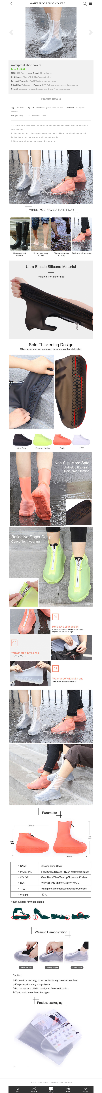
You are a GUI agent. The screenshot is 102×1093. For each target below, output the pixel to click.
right (91, 32)
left (11, 32)
